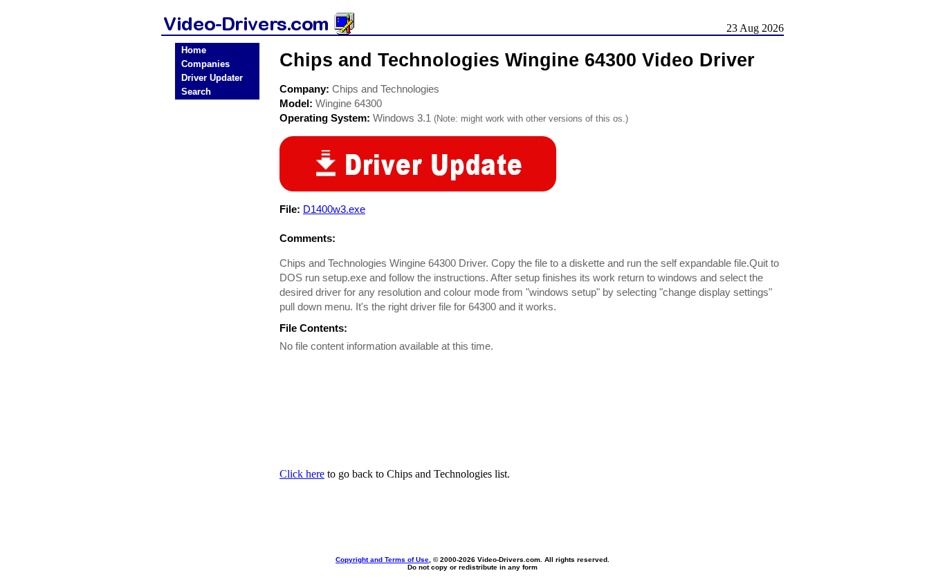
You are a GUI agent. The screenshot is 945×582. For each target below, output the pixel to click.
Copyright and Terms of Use (382, 559)
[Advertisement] (217, 319)
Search (196, 91)
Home (193, 50)
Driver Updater (212, 78)
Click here (301, 474)
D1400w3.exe (334, 209)
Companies (205, 64)
